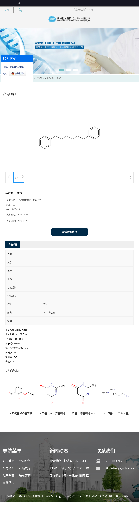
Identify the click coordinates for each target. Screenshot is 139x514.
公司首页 (8, 461)
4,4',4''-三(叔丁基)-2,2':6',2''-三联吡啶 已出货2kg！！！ (69, 469)
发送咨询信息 (69, 232)
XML (80, 496)
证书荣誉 (8, 475)
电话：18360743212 (114, 461)
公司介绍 (25, 461)
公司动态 (8, 468)
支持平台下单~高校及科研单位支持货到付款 (69, 476)
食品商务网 (122, 496)
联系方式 (25, 475)
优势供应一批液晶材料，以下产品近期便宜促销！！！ (68, 462)
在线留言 (8, 482)
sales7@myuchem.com (122, 468)
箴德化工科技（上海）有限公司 (25, 496)
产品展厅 (39, 78)
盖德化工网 (105, 496)
